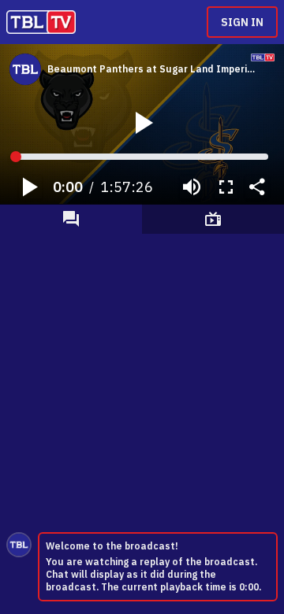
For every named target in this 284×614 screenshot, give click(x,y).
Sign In (242, 22)
